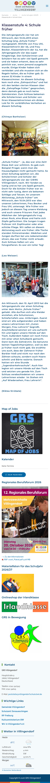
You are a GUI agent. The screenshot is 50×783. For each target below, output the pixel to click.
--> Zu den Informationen (12, 557)
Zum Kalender (15, 475)
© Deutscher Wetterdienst (11, 770)
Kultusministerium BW (13, 720)
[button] (47, 6)
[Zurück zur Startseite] (25, 6)
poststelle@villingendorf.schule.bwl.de (25, 694)
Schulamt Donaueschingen (15, 711)
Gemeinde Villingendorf (13, 707)
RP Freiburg (7, 715)
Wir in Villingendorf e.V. (13, 724)
